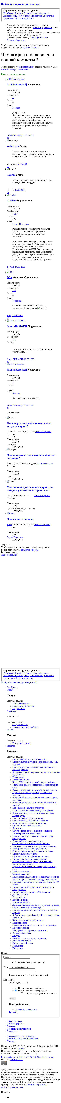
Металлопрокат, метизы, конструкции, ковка (34, 879)
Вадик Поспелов (15, 537)
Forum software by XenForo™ (27, 1057)
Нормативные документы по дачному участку (34, 910)
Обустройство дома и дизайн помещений (32, 831)
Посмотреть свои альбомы (25, 727)
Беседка (16, 935)
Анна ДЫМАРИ (17, 326)
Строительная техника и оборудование (31, 892)
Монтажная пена (20, 874)
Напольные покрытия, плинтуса (28, 808)
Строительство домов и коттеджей (29, 759)
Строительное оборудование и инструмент (33, 887)
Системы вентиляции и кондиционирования (34, 846)
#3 (8, 192)
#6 (8, 362)
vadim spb (13, 145)
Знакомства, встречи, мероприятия (29, 938)
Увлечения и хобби (21, 940)
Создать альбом (20, 724)
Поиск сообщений (21, 703)
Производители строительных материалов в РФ (35, 882)
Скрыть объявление (16, 40)
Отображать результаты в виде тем (40, 993)
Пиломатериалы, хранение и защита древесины (35, 877)
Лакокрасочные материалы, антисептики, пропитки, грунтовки (32, 862)
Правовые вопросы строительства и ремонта (34, 925)
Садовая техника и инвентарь (26, 907)
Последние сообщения (23, 706)
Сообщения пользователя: (16, 967)
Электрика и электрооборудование (29, 848)
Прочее (16, 912)
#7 (8, 408)
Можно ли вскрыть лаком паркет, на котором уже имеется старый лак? (30, 489)
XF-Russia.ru (16, 1059)
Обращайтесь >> (39, 37)
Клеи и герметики (21, 871)
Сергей (11, 174)
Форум (10, 690)
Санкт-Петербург (20, 224)
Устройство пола (20, 780)
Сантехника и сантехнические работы (31, 843)
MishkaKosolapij (8, 69)
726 (14, 339)
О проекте (12, 1031)
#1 (8, 138)
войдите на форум (29, 47)
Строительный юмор (22, 943)
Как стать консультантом (13, 74)
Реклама (11, 1026)
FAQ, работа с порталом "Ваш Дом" (29, 930)
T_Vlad (11, 200)
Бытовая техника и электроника (28, 920)
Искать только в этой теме (31, 988)
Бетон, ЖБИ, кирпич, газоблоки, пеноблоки (33, 782)
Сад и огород (18, 897)
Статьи (10, 729)
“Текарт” (20, 1048)
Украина (16, 301)
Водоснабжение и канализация (27, 841)
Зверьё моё (17, 946)
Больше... (13, 1012)
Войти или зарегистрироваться (20, 4)
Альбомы (11, 711)
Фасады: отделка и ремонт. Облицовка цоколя (34, 790)
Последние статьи (21, 743)
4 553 (15, 214)
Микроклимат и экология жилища (29, 823)
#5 (8, 318)
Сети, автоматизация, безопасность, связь (32, 851)
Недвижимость (19, 923)
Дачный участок (20, 894)
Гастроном (17, 948)
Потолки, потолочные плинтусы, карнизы (32, 810)
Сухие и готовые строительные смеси (30, 856)
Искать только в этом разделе (32, 990)
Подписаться (18, 708)
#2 (8, 166)
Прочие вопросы (20, 928)
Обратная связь (14, 1021)
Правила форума (15, 1023)
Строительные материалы (25, 854)
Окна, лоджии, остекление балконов (30, 820)
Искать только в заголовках (31, 962)
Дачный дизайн (20, 900)
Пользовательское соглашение (21, 1036)
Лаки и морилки (25, 67)
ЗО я (9, 277)
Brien (9, 524)
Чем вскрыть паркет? (20, 518)
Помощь (11, 1041)
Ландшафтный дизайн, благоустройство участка (35, 905)
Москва (16, 108)
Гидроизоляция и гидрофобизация (29, 859)
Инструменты (19, 889)
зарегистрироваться (42, 27)
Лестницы (17, 828)
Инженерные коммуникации (26, 833)
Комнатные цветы (21, 902)
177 (14, 290)
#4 (8, 269)
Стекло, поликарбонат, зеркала (27, 825)
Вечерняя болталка (21, 933)
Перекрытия (18, 777)
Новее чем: (8, 980)
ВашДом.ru (12, 687)
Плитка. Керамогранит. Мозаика (28, 818)
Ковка (15, 884)
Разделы (11, 746)
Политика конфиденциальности (22, 1038)
